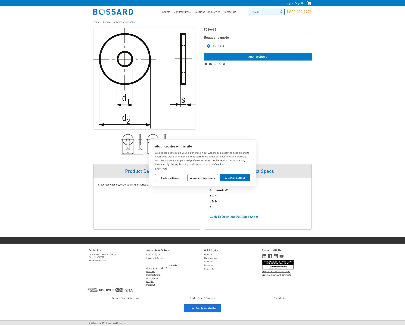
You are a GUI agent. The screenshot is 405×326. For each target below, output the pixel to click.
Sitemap (121, 323)
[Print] (215, 64)
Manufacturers (182, 11)
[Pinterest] (224, 64)
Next (193, 78)
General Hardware (112, 21)
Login (148, 254)
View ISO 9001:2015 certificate (276, 271)
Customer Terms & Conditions (125, 298)
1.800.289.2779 (299, 11)
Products (165, 11)
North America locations (97, 260)
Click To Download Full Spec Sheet (234, 217)
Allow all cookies (235, 177)
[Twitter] (219, 64)
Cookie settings (170, 177)
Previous (96, 78)
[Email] (210, 64)
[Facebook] (206, 64)
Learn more (161, 168)
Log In (289, 3)
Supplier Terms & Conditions (202, 298)
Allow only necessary (202, 177)
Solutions (199, 11)
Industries (214, 11)
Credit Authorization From (158, 268)
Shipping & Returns (155, 258)
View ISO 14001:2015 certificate (276, 274)
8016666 (130, 21)
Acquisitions (152, 278)
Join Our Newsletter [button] (202, 308)
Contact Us (229, 11)
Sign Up (299, 3)
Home (96, 21)
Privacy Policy (279, 298)
